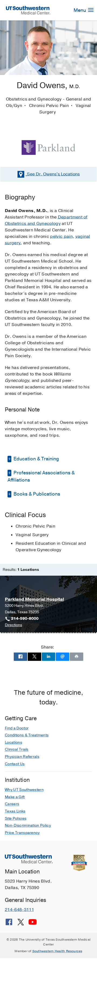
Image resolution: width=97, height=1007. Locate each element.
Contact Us (15, 763)
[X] (21, 924)
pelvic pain (61, 236)
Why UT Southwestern (24, 789)
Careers (12, 804)
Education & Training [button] (35, 459)
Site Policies (15, 818)
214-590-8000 (25, 618)
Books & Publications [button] (36, 494)
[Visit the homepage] (28, 10)
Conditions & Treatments (26, 735)
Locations (53, 174)
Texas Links (15, 811)
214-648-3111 (19, 910)
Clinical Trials (17, 749)
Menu (80, 10)
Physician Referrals (22, 756)
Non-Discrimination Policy (28, 825)
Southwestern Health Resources (57, 951)
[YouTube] (33, 924)
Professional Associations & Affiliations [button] (41, 476)
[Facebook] (9, 924)
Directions (13, 625)
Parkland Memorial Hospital (34, 599)
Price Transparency (22, 832)
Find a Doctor (17, 728)
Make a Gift (15, 797)
